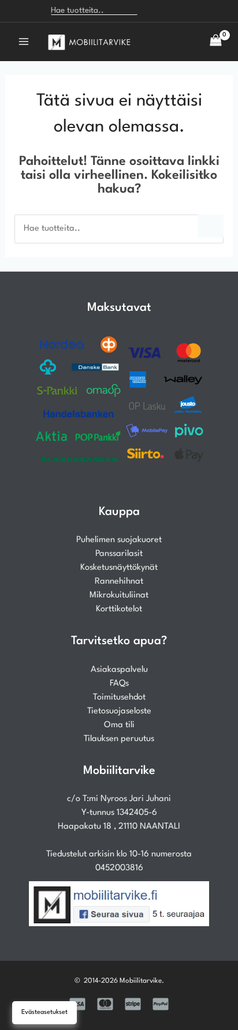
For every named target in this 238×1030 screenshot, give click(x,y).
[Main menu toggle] (24, 41)
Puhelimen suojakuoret (119, 540)
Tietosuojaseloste (119, 711)
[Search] (152, 11)
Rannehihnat (119, 581)
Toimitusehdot (119, 697)
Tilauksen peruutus (119, 739)
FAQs (119, 683)
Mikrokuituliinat (119, 595)
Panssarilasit (119, 554)
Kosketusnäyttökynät (119, 567)
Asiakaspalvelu (119, 670)
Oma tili (119, 725)
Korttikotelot (119, 609)
